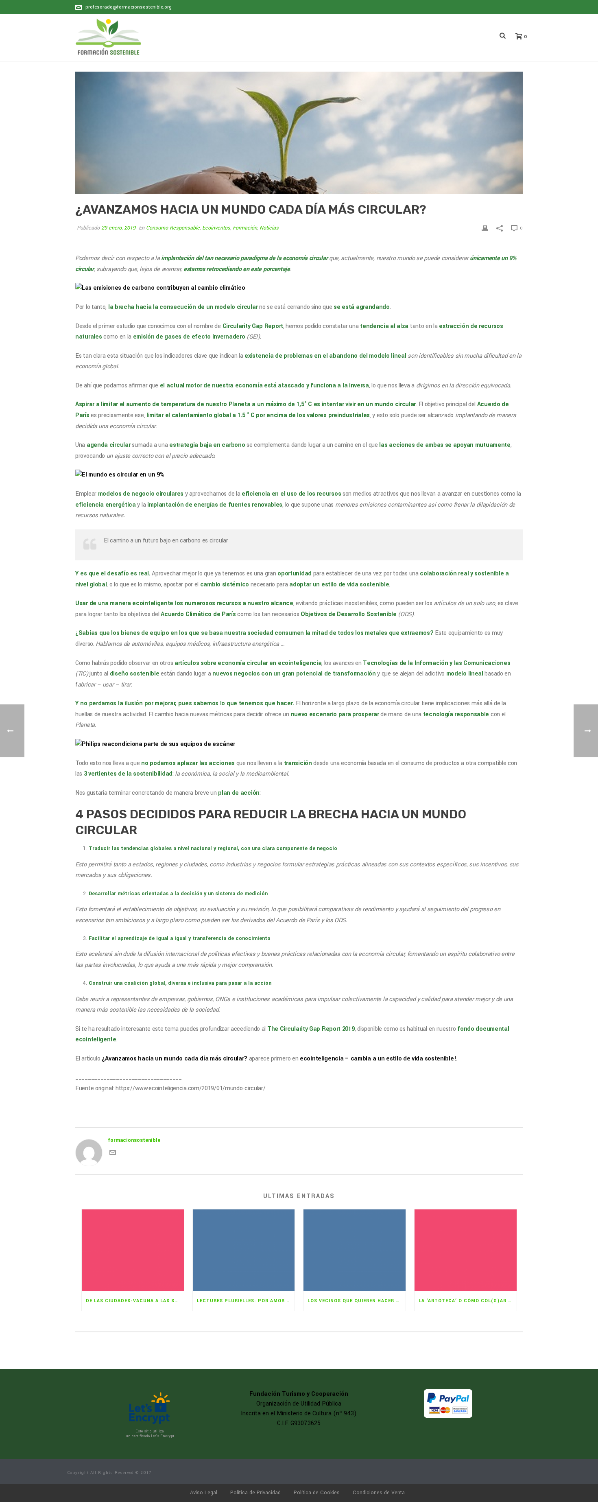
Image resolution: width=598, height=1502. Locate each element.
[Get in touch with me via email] (112, 1154)
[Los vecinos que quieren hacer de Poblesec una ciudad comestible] (354, 1250)
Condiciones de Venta (379, 1492)
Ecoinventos (216, 228)
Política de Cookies (317, 1492)
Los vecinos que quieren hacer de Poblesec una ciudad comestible (357, 1301)
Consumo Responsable (173, 228)
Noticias (269, 228)
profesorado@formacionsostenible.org (128, 7)
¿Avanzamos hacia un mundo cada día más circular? (174, 1058)
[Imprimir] (485, 228)
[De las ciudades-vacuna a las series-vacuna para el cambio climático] (133, 1250)
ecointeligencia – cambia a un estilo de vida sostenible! (378, 1058)
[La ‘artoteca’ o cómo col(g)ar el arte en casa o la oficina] (466, 1250)
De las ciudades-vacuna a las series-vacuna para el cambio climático (135, 1301)
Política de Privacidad (255, 1492)
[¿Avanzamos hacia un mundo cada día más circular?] (299, 133)
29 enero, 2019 (118, 228)
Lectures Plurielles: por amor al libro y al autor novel (246, 1301)
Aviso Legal (203, 1492)
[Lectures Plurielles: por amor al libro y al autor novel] (244, 1250)
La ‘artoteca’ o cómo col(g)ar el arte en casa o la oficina (468, 1301)
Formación (245, 228)
